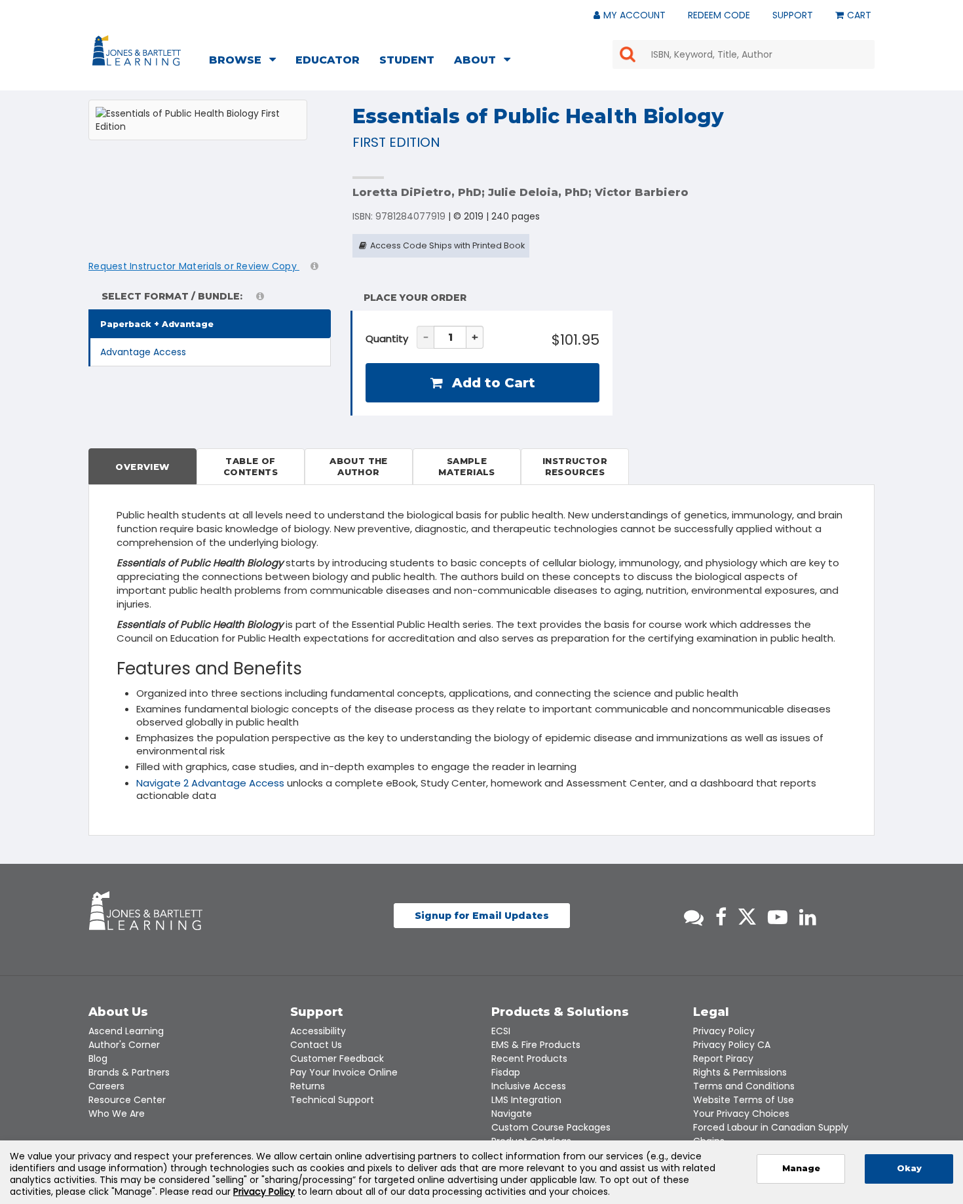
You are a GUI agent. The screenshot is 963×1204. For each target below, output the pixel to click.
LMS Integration (526, 1099)
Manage (801, 1168)
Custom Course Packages (551, 1127)
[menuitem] (246, 61)
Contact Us (316, 1044)
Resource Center (127, 1099)
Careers (106, 1086)
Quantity (387, 338)
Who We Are (116, 1113)
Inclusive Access (528, 1086)
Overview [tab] (142, 466)
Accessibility (318, 1031)
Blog (97, 1058)
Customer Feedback (337, 1058)
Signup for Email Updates (482, 916)
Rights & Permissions (740, 1072)
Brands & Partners (129, 1072)
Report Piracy (723, 1058)
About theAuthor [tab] (359, 466)
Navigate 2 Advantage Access (210, 783)
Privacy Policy (724, 1031)
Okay (909, 1168)
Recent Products (529, 1058)
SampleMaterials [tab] (466, 466)
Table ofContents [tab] (250, 466)
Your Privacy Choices (741, 1113)
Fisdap (505, 1072)
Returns (307, 1086)
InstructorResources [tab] (574, 466)
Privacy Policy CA (731, 1044)
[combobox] (744, 54)
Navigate (511, 1113)
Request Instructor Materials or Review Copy (193, 266)
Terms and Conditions (744, 1086)
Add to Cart (491, 383)
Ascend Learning (126, 1031)
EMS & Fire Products (535, 1044)
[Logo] (138, 53)
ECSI (500, 1031)
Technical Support (332, 1099)
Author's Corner (124, 1044)
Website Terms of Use (743, 1099)
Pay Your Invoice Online (344, 1072)
